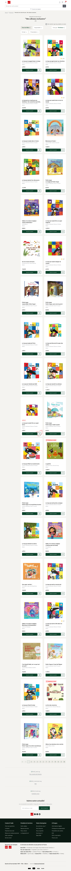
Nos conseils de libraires (35, 774)
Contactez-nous (35, 793)
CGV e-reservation (56, 835)
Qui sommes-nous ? (41, 826)
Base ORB (38, 835)
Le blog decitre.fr (25, 833)
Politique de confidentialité (58, 828)
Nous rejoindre (39, 830)
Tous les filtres (25, 27)
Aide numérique (9, 835)
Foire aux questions (9, 826)
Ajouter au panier (29, 70)
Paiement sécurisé (9, 830)
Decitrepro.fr (39, 833)
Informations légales (57, 826)
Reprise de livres (25, 828)
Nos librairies (39, 828)
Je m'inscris (44, 808)
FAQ (35, 783)
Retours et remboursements (12, 833)
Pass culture (24, 830)
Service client (8, 837)
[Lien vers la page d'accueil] (9, 2)
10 (55, 761)
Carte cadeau (24, 826)
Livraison (7, 828)
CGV (53, 833)
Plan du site (55, 837)
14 (58, 761)
